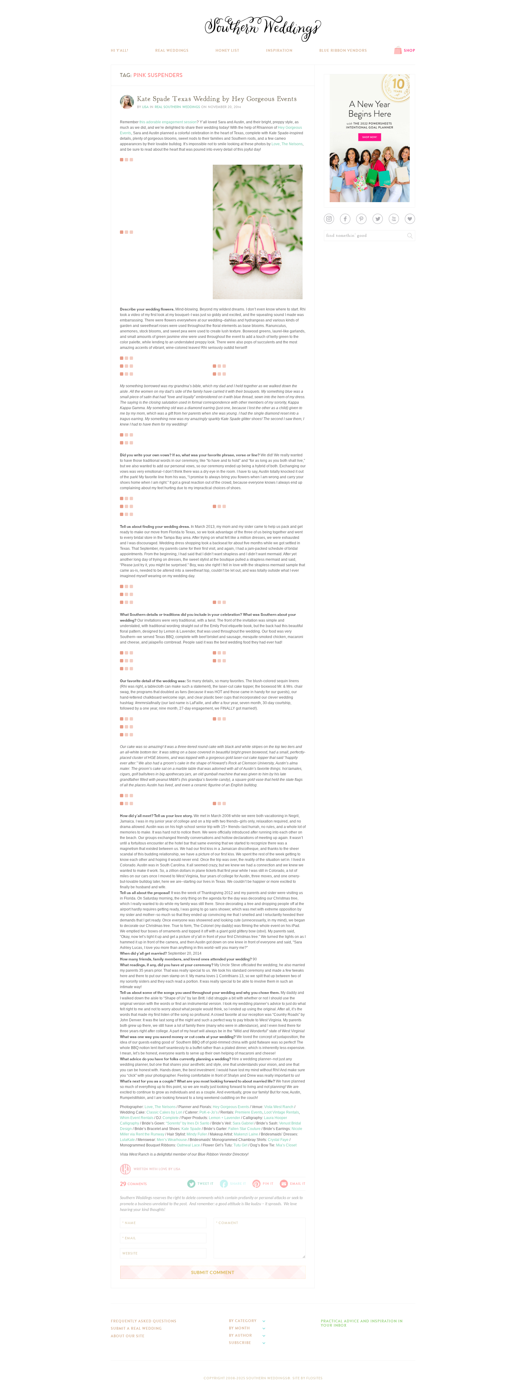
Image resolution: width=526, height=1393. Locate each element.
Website (130, 1253)
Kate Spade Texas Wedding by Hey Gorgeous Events (217, 99)
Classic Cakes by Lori (164, 1112)
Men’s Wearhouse (172, 1140)
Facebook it (133, 217)
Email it (298, 1183)
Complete (171, 1118)
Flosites (314, 1378)
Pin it (128, 227)
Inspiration (279, 50)
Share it (238, 1183)
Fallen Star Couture (244, 1129)
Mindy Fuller (197, 1134)
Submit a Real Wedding (136, 1328)
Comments (133, 1183)
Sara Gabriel (243, 1123)
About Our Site (128, 1336)
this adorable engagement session (168, 122)
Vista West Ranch (278, 1107)
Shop (409, 50)
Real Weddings (172, 50)
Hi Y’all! (119, 50)
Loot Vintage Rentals (281, 1112)
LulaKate (127, 1140)
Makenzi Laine (246, 1134)
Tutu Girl (240, 1145)
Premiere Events (248, 1112)
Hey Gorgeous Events (231, 1107)
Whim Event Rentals (136, 1118)
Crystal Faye (278, 1140)
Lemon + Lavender (224, 1118)
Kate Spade (191, 1129)
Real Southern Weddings (177, 107)
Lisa (145, 107)
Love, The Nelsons (287, 144)
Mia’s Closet (286, 1145)
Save (128, 213)
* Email (129, 1238)
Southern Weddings (263, 29)
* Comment (227, 1223)
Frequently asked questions (144, 1321)
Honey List (227, 50)
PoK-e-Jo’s (208, 1112)
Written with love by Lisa (157, 1169)
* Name (129, 1223)
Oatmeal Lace (188, 1145)
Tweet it (130, 222)
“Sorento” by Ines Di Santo (187, 1123)
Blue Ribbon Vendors (343, 50)
